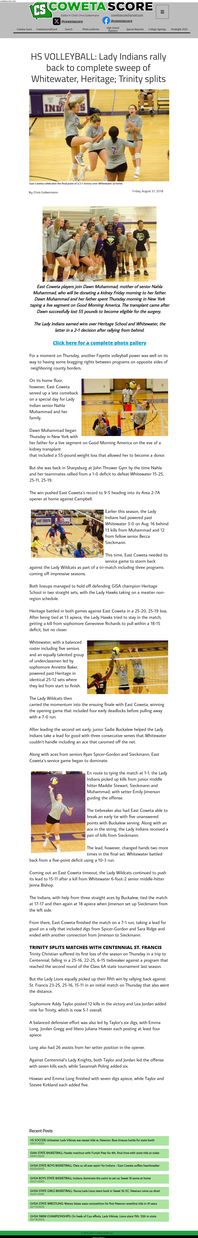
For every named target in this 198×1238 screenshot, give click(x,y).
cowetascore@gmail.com (127, 15)
